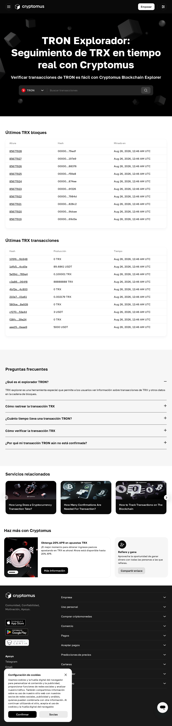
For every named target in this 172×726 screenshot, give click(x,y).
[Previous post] (5, 497)
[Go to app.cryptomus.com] (29, 6)
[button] (114, 597)
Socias (53, 714)
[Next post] (166, 497)
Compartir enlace (131, 570)
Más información (54, 570)
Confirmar (22, 714)
